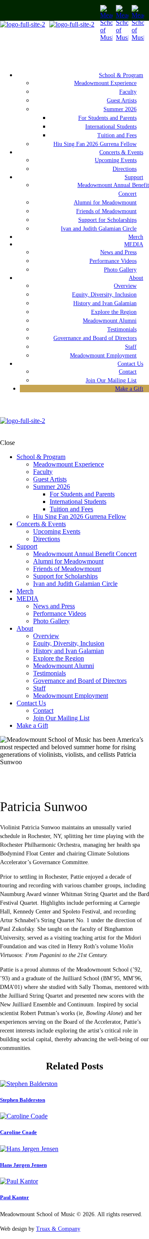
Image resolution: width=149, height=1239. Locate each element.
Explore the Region (114, 312)
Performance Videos (113, 261)
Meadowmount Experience (105, 83)
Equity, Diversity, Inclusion (104, 295)
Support (134, 177)
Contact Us (130, 364)
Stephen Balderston (22, 1100)
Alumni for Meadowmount (105, 202)
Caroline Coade (18, 1132)
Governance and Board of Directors (95, 338)
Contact (128, 372)
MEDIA (133, 244)
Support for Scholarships (107, 220)
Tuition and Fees (117, 135)
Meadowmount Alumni (110, 321)
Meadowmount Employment (103, 355)
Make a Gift (129, 389)
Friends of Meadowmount (106, 211)
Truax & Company (58, 1229)
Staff (131, 347)
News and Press (118, 252)
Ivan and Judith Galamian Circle (99, 229)
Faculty (128, 92)
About (136, 278)
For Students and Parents (107, 118)
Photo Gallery (120, 270)
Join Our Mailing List (61, 718)
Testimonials (122, 329)
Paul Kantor (14, 1197)
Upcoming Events (116, 160)
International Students (111, 127)
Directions (46, 538)
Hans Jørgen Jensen (23, 1165)
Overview (125, 286)
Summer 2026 (120, 109)
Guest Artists (122, 100)
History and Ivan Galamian (105, 303)
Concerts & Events (121, 152)
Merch (25, 591)
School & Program (121, 75)
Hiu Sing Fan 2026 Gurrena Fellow (79, 516)
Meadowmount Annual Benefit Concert (113, 189)
